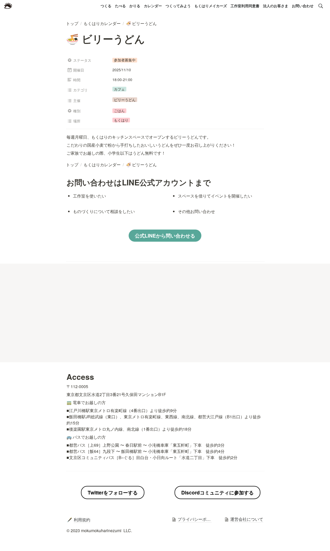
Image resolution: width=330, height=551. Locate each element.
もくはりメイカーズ (210, 5)
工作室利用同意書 (244, 5)
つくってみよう (178, 5)
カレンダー (153, 5)
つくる (106, 5)
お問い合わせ (303, 5)
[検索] (321, 6)
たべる (120, 5)
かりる (134, 5)
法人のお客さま (275, 5)
